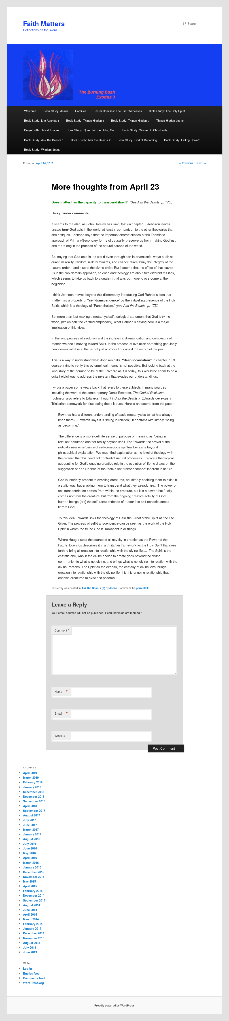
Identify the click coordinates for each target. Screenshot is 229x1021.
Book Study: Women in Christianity (145, 130)
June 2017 (30, 825)
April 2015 (30, 886)
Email (61, 713)
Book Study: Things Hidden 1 (85, 120)
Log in (27, 968)
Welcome (30, 111)
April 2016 (30, 858)
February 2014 (32, 924)
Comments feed (34, 978)
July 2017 (29, 820)
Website (60, 735)
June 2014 (30, 910)
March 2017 (31, 829)
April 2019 (30, 773)
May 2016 (29, 853)
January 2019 (32, 787)
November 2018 (33, 796)
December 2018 (33, 792)
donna (113, 588)
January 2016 (32, 867)
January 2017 (32, 834)
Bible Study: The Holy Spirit (167, 111)
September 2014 (34, 900)
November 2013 (33, 938)
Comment (62, 630)
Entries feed (31, 973)
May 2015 (29, 881)
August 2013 (31, 943)
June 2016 (30, 848)
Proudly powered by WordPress (114, 1005)
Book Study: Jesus (55, 111)
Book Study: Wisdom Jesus (42, 149)
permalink (142, 588)
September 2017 (34, 810)
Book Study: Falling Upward (182, 140)
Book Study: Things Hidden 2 (130, 120)
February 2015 (32, 891)
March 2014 (31, 919)
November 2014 (33, 895)
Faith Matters (44, 23)
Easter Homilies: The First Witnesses (117, 111)
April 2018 (30, 806)
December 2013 (33, 933)
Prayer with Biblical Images (41, 130)
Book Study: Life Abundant (41, 120)
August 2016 (31, 839)
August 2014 (31, 905)
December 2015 (33, 872)
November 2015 (33, 877)
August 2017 (31, 815)
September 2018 (34, 801)
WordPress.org (33, 983)
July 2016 (29, 843)
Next (201, 163)
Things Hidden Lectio (170, 120)
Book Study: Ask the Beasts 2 (90, 140)
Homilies (80, 111)
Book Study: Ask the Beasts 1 (44, 140)
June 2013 (30, 952)
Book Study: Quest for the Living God (91, 130)
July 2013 (29, 947)
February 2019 (32, 782)
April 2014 (30, 914)
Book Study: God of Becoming (137, 140)
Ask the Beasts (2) (93, 588)
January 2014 (32, 928)
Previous (185, 163)
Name (61, 691)
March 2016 (31, 862)
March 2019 (31, 777)
